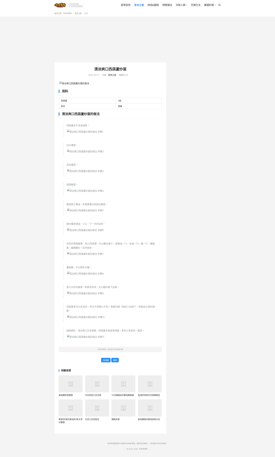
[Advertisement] (137, 39)
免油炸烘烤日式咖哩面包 (149, 395)
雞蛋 (115, 360)
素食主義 (139, 5)
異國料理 (209, 5)
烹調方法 (196, 5)
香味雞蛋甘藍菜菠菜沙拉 (149, 419)
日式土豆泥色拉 (92, 419)
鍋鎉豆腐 (116, 419)
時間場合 (167, 5)
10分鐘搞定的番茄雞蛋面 (123, 395)
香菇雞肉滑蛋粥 (66, 395)
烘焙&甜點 (153, 5)
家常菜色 (126, 5)
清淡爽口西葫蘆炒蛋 (110, 69)
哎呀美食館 (60, 5)
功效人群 (180, 5)
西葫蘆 (106, 360)
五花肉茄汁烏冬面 (93, 395)
